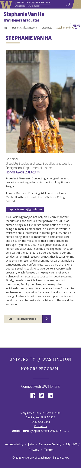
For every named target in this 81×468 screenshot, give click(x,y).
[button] (40, 174)
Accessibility (14, 444)
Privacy (34, 449)
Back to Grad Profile (23, 319)
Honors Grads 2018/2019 (24, 27)
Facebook (34, 395)
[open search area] (67, 4)
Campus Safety (50, 444)
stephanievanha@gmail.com (25, 209)
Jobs (31, 444)
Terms (48, 449)
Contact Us (40, 426)
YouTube (43, 395)
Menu (76, 25)
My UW (71, 444)
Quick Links (76, 4)
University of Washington (7, 4)
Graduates (47, 27)
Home (5, 27)
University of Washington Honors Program (32, 4)
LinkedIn (52, 395)
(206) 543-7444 (40, 422)
